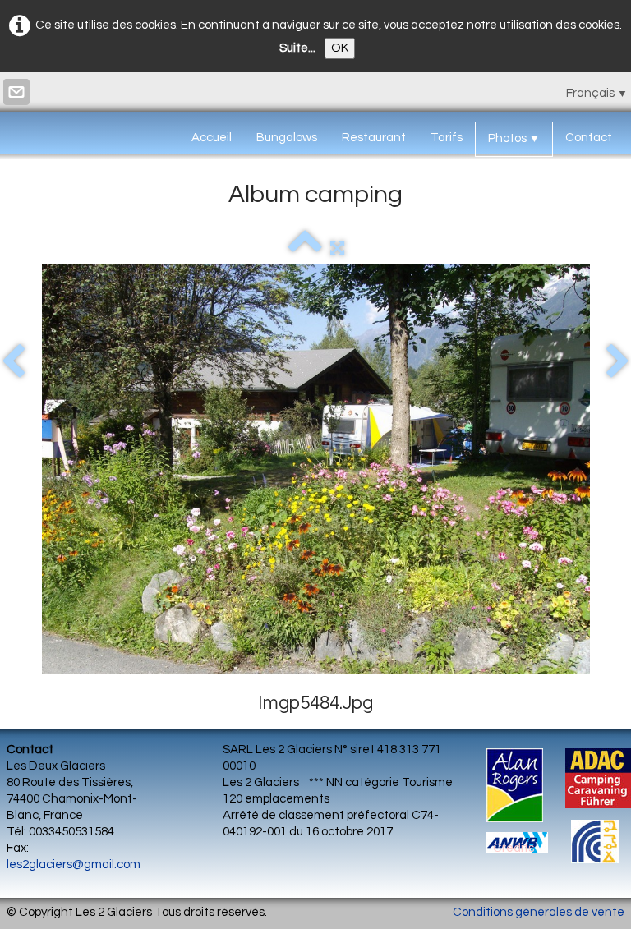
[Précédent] (13, 361)
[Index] (305, 248)
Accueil (211, 137)
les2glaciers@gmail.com (73, 864)
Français (597, 93)
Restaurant (374, 137)
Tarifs (447, 137)
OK (339, 48)
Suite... (297, 48)
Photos (514, 138)
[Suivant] (618, 361)
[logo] (13, 133)
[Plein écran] (337, 248)
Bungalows (286, 137)
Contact (588, 137)
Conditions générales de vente (538, 912)
